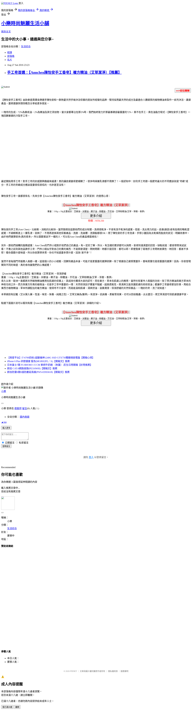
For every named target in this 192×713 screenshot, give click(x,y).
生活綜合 (26, 46)
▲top (4, 422)
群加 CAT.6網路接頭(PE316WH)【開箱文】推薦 (32, 368)
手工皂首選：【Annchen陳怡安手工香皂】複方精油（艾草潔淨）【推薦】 (64, 72)
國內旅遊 (24, 417)
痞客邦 (18, 408)
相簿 (9, 52)
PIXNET (73, 671)
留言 (24, 408)
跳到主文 (6, 31)
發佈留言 (6, 446)
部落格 (10, 56)
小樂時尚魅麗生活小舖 (25, 23)
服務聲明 (124, 671)
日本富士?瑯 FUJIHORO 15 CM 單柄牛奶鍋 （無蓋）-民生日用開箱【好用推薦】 (49, 365)
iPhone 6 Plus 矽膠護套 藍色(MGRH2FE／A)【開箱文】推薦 (38, 361)
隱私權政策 (113, 671)
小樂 (3, 391)
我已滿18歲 (7, 707)
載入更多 (6, 428)
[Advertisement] (70, 144)
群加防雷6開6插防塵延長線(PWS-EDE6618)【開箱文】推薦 (38, 372)
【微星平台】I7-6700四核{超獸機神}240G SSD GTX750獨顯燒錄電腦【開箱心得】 (50, 357)
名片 (9, 59)
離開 (17, 707)
